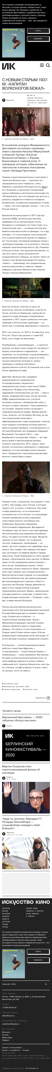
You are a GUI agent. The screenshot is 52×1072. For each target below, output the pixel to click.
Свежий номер (32, 908)
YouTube (5, 1035)
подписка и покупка (34, 911)
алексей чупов (31, 689)
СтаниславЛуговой (14, 835)
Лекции (5, 924)
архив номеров (32, 913)
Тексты (9, 726)
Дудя (44, 186)
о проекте (30, 916)
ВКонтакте (6, 1032)
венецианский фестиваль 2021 (16, 686)
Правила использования (12, 1047)
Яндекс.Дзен (7, 1038)
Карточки (6, 921)
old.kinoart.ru (32, 1068)
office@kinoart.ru (8, 1016)
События (5, 916)
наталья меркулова (12, 689)
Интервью (6, 913)
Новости (9, 777)
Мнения (5, 911)
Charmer (26, 1050)
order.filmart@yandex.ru (11, 1024)
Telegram (5, 1040)
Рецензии (10, 100)
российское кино (11, 684)
